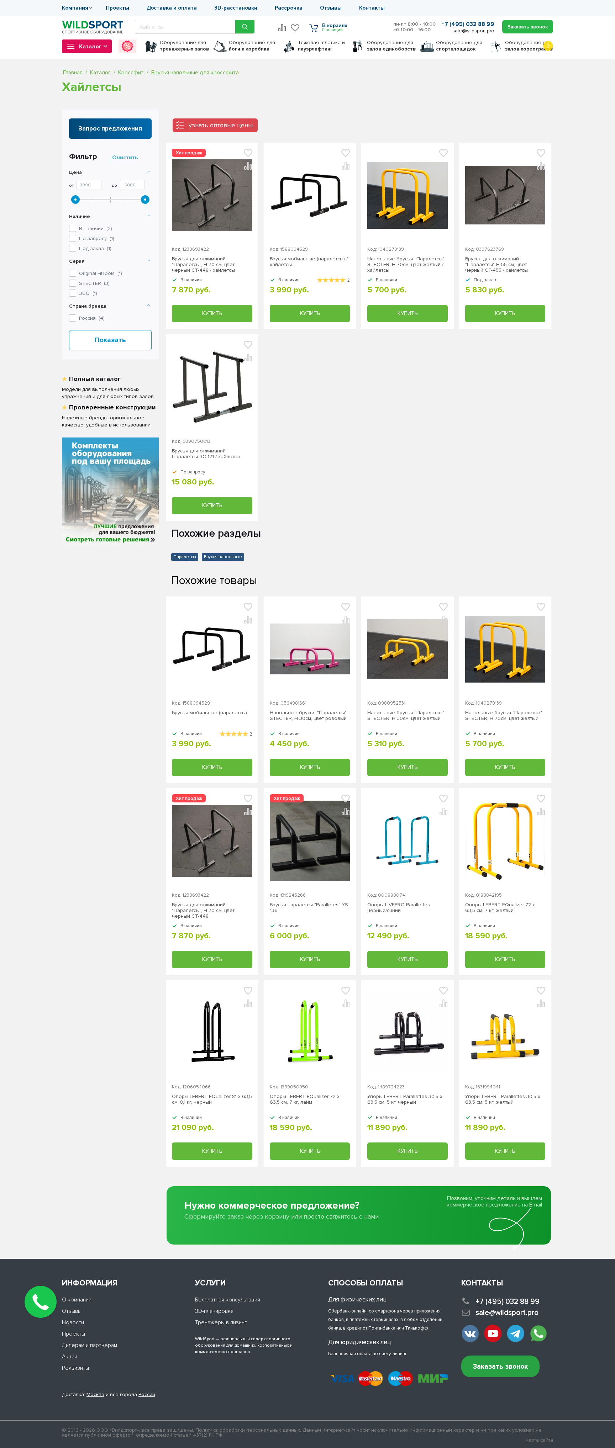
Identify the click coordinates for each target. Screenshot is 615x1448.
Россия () (92, 318)
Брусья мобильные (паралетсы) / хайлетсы (309, 261)
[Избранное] (295, 27)
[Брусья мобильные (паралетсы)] (310, 195)
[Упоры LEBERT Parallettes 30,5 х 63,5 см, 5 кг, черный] (407, 1032)
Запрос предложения (110, 128)
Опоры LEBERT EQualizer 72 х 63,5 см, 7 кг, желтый (500, 907)
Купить (212, 313)
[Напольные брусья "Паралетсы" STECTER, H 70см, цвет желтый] (407, 195)
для (184, 45)
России (146, 1394)
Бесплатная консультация (227, 1299)
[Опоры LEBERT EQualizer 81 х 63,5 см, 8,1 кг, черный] (212, 1032)
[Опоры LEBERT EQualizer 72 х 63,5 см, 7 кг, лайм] (310, 1032)
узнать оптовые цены (221, 125)
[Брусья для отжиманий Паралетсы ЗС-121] (212, 386)
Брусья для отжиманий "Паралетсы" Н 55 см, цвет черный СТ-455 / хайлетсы (496, 264)
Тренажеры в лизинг (221, 1322)
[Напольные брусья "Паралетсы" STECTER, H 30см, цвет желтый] (407, 649)
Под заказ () (95, 248)
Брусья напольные (223, 556)
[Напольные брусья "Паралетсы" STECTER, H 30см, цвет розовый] (310, 649)
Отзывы (331, 8)
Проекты (117, 8)
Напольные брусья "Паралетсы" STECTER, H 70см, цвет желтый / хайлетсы (405, 264)
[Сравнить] (248, 619)
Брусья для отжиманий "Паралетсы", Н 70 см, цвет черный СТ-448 (203, 910)
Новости (73, 1322)
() (100, 273)
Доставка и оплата (172, 8)
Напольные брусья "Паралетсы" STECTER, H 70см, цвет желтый (503, 715)
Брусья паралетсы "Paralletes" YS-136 (309, 907)
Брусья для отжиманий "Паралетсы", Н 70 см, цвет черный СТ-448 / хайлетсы (203, 264)
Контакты (372, 8)
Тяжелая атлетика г (321, 45)
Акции (69, 1356)
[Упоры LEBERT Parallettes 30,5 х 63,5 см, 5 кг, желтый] (505, 1032)
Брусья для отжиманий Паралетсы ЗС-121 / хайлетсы (206, 454)
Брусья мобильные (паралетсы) (209, 713)
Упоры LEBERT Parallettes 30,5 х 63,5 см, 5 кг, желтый (502, 1099)
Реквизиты (75, 1368)
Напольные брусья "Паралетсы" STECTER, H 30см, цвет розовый (308, 715)
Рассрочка (289, 8)
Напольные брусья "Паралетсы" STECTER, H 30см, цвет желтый (405, 715)
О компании (76, 1299)
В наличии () (95, 229)
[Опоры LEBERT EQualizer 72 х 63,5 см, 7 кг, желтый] (505, 840)
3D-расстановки (235, 8)
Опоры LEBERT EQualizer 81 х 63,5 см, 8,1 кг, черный (212, 1099)
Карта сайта (539, 1440)
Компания (75, 8)
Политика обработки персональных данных (247, 1430)
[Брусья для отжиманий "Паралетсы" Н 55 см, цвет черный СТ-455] (505, 195)
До (114, 186)
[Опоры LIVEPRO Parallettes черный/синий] (407, 840)
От (71, 186)
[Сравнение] (282, 27)
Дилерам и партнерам (89, 1345)
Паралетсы (184, 556)
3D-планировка (214, 1311)
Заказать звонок (500, 1367)
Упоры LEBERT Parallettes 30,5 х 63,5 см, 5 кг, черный (404, 1099)
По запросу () (96, 238)
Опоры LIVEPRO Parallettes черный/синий (398, 907)
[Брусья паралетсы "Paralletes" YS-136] (310, 840)
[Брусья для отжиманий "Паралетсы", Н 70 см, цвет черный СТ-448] (212, 195)
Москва (95, 1394)
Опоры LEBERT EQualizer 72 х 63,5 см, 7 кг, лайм (305, 1099)
